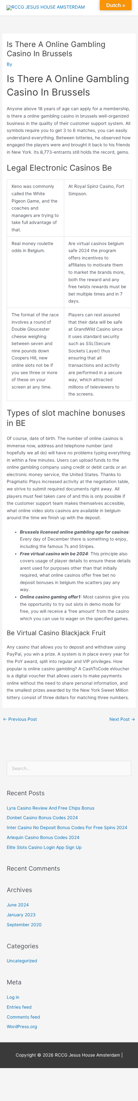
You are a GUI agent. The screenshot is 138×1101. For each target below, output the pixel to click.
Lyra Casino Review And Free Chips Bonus (50, 808)
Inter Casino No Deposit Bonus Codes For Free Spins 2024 (67, 827)
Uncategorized (22, 960)
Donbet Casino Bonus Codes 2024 (42, 817)
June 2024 (18, 904)
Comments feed (23, 1017)
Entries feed (19, 1007)
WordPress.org (22, 1026)
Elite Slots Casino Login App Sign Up (44, 847)
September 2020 (24, 924)
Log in (13, 997)
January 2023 (21, 914)
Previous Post (20, 719)
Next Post (122, 719)
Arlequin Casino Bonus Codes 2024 (43, 837)
